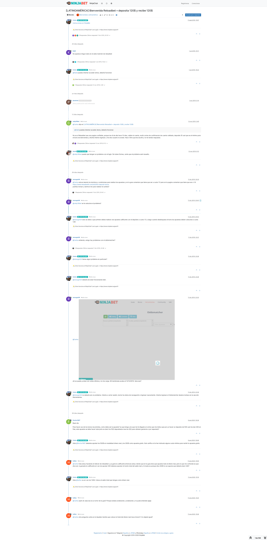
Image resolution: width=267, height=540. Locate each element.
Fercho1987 (76, 420)
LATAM (132, 533)
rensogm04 (76, 179)
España (125, 533)
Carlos (75, 20)
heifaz (75, 461)
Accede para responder (193, 15)
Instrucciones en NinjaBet (81, 23)
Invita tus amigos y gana (165, 533)
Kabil (74, 51)
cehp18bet (76, 121)
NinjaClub (94, 3)
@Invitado (93, 70)
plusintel (75, 100)
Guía (104, 533)
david (74, 151)
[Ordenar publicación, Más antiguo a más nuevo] (182, 14)
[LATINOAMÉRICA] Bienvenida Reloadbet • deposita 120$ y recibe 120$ (108, 124)
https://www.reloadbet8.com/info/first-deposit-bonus (91, 184)
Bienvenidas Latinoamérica (88, 15)
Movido (71, 15)
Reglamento (98, 533)
